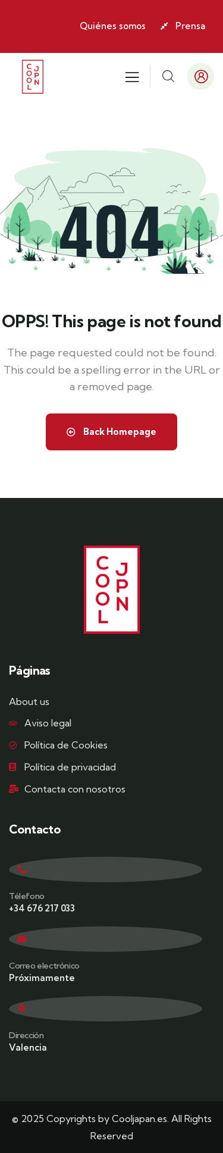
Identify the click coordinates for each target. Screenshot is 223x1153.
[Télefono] (105, 869)
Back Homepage (118, 431)
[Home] (32, 77)
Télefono (27, 896)
